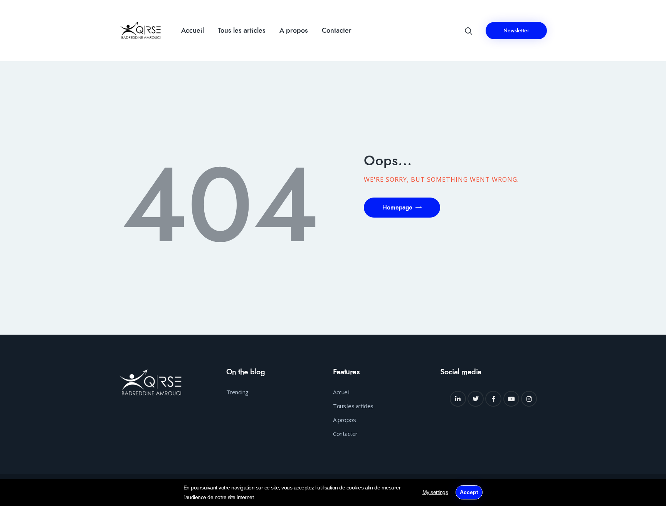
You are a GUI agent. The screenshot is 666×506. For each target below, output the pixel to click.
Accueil (341, 392)
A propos (344, 420)
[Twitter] (476, 399)
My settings (435, 492)
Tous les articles (353, 406)
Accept (469, 492)
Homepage (397, 207)
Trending (237, 392)
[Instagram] (529, 399)
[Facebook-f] (493, 399)
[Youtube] (511, 399)
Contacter (345, 433)
